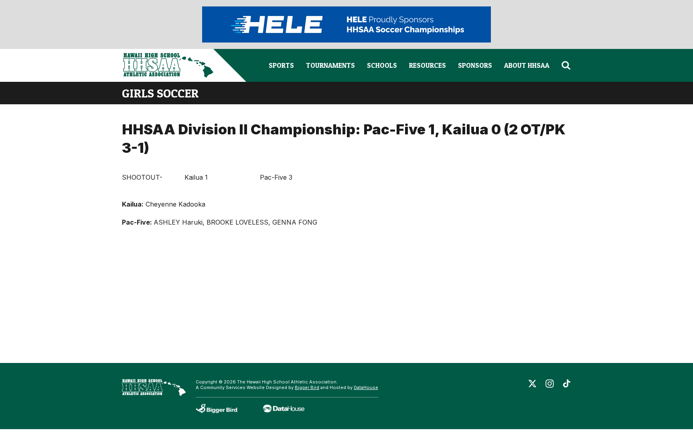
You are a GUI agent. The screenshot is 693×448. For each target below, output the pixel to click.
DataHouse (366, 387)
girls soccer (160, 93)
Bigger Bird (307, 387)
